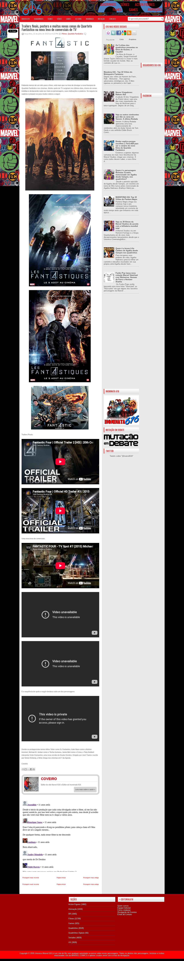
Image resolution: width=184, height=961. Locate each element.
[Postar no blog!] (25, 769)
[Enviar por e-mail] (22, 769)
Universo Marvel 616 (43, 953)
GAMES (68, 18)
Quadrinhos (73, 928)
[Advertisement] (121, 343)
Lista (122, 39)
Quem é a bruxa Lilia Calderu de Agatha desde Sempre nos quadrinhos (127, 250)
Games (71, 923)
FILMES (50, 18)
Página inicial (61, 878)
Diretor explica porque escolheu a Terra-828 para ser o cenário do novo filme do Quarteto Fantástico (127, 145)
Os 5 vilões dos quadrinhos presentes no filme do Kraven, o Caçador (127, 48)
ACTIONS (78, 18)
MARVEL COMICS (79, 955)
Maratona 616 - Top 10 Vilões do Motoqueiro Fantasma (118, 73)
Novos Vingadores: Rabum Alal (124, 93)
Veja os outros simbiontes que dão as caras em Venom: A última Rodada (127, 117)
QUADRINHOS (38, 18)
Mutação (101, 18)
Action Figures (74, 904)
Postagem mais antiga (91, 878)
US (69, 942)
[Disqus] (60, 836)
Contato (112, 18)
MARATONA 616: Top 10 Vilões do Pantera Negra (126, 198)
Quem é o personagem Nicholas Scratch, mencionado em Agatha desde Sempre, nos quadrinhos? (126, 174)
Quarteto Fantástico (75, 34)
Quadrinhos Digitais (76, 933)
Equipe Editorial (124, 908)
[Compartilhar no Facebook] (31, 769)
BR (69, 914)
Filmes (64, 34)
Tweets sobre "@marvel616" (121, 456)
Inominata (90, 18)
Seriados (72, 938)
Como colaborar (124, 910)
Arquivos (132, 39)
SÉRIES (59, 18)
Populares (110, 39)
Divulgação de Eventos (127, 912)
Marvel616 (26, 18)
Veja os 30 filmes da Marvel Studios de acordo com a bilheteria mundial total (127, 225)
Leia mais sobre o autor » (85, 790)
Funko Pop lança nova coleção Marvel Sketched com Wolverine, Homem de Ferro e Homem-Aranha (127, 277)
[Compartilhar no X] (28, 769)
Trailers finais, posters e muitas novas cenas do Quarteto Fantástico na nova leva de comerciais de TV (57, 27)
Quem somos (123, 906)
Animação (72, 909)
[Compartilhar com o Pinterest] (33, 769)
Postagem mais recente (30, 878)
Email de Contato (124, 914)
